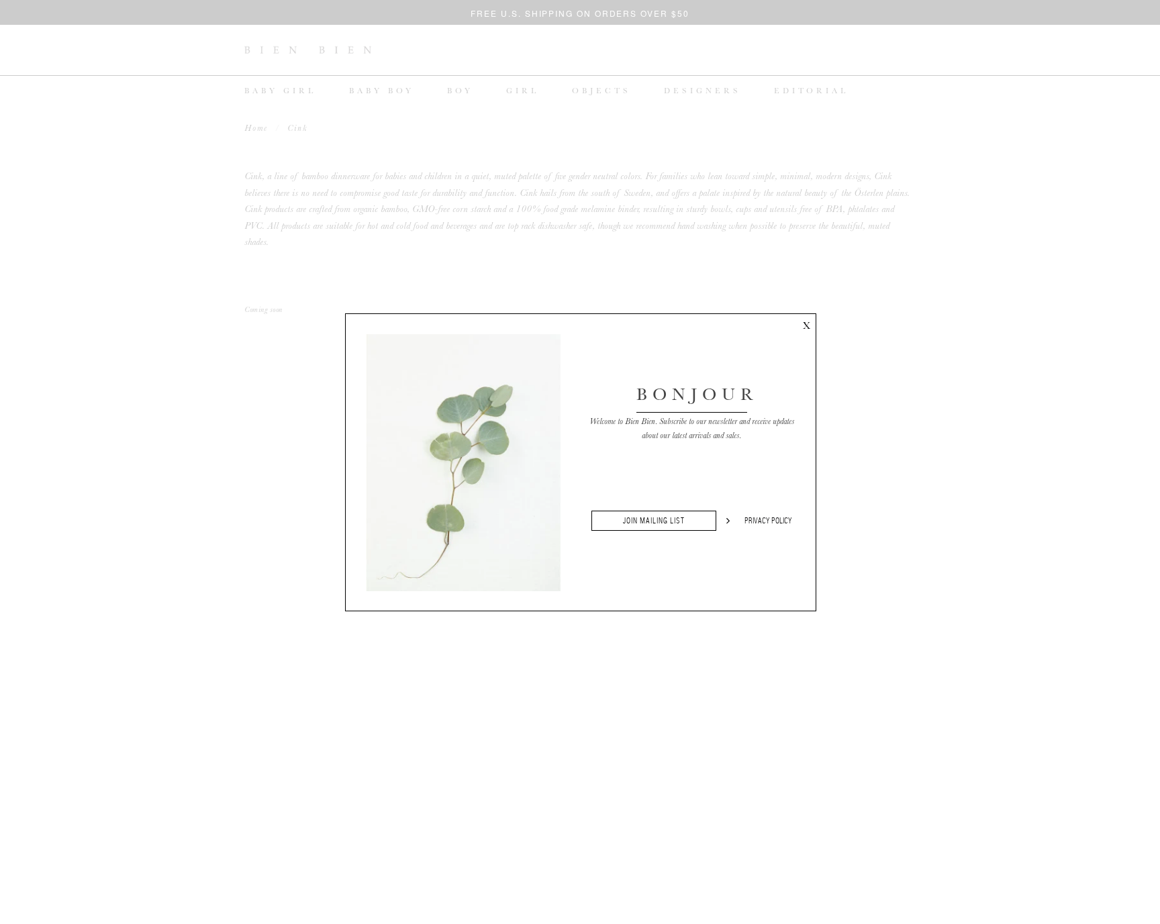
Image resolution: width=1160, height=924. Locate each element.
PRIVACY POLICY (768, 520)
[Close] (806, 323)
